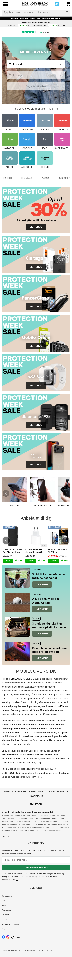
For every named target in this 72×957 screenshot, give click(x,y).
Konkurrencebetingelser (11, 924)
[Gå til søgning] (67, 13)
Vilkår (4, 905)
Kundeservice (7, 896)
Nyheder (36, 804)
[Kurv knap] (68, 3)
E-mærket (40, 773)
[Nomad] (63, 178)
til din (54, 706)
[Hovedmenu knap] (5, 4)
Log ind (19, 937)
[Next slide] (66, 493)
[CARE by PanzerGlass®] (42, 178)
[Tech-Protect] (23, 178)
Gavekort (5, 915)
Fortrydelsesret (7, 910)
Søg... (4, 929)
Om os (4, 919)
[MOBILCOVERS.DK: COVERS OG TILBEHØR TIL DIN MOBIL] (35, 4)
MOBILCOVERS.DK (11, 773)
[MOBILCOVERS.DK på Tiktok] (12, 938)
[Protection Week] (35, 53)
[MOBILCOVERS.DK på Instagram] (7, 938)
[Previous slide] (6, 493)
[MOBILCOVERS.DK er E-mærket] (57, 5)
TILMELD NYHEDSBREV (36, 867)
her (17, 880)
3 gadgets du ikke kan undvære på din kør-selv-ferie (49, 627)
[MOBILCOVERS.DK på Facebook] (3, 938)
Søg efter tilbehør (36, 86)
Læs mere (42, 584)
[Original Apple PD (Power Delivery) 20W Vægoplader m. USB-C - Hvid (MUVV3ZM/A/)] (36, 536)
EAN (3, 901)
